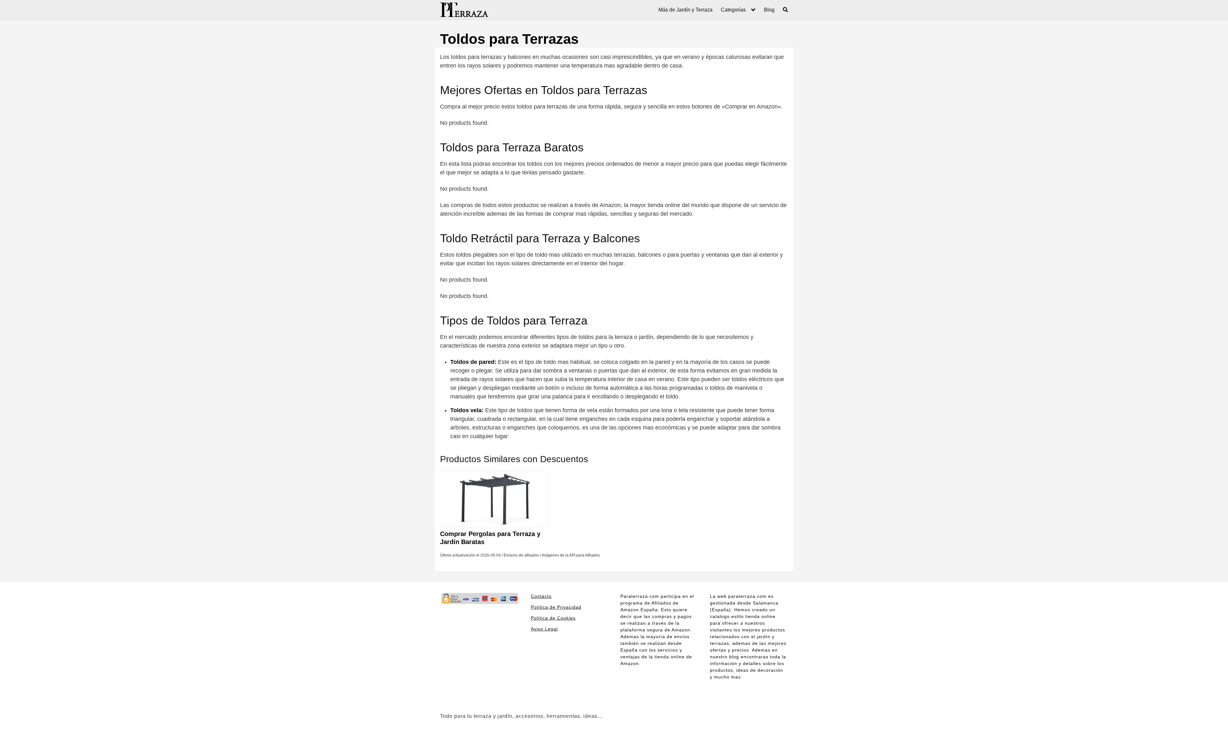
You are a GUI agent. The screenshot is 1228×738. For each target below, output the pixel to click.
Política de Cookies (553, 618)
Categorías (733, 9)
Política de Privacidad (556, 607)
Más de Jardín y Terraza (685, 9)
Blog (769, 9)
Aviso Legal (544, 628)
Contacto (541, 596)
